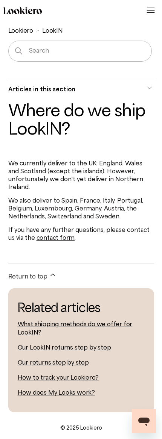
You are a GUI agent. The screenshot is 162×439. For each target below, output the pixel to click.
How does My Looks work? (56, 393)
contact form (56, 238)
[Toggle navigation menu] (150, 10)
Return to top (28, 277)
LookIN (52, 31)
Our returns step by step (53, 363)
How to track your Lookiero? (58, 378)
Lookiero (20, 31)
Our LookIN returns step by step (64, 348)
